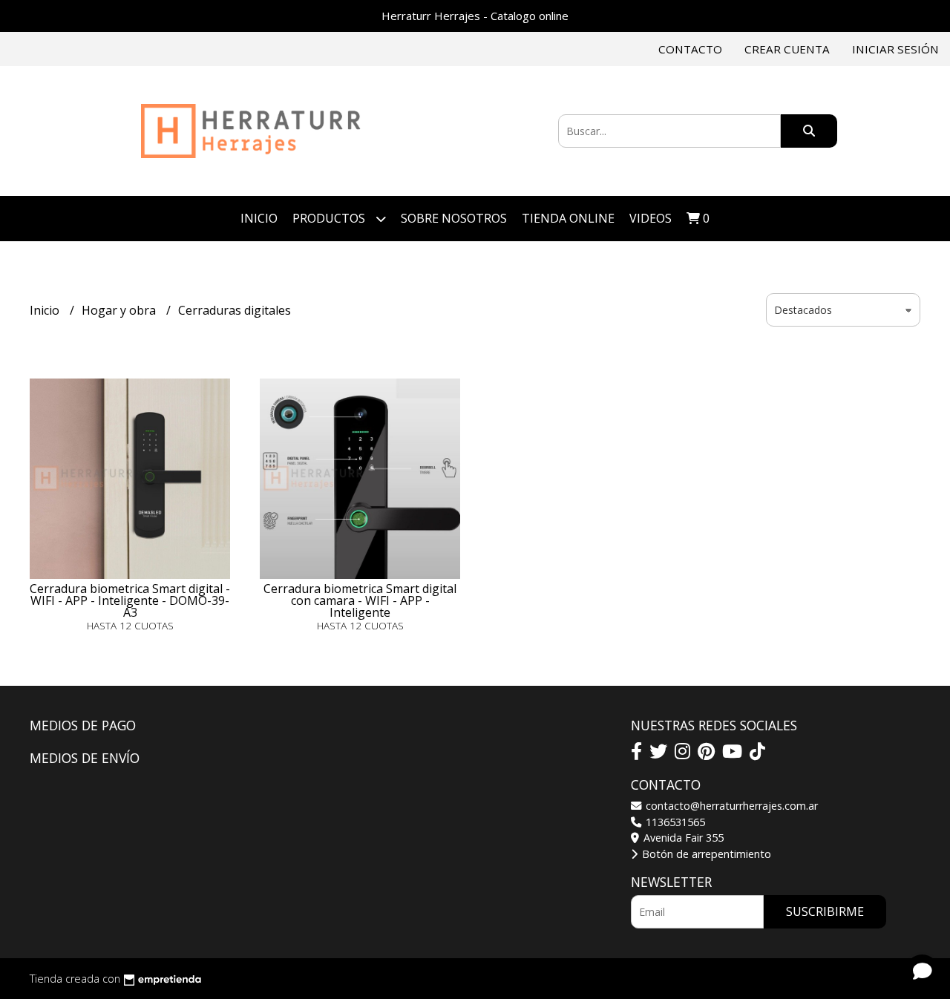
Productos (330, 218)
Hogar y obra (120, 310)
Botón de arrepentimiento (705, 854)
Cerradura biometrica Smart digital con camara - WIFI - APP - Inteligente (359, 600)
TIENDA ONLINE (568, 218)
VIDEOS (650, 218)
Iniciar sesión (895, 49)
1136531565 (674, 822)
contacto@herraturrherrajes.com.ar (730, 806)
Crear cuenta (787, 49)
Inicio (259, 218)
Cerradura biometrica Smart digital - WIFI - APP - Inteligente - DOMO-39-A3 (130, 600)
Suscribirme (825, 911)
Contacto (690, 49)
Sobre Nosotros (454, 218)
